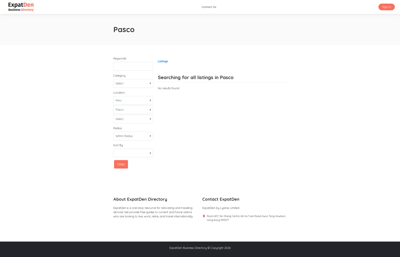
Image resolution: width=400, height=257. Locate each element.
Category (119, 75)
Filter (121, 164)
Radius (117, 128)
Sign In (386, 7)
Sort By (118, 145)
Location (119, 92)
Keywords (119, 58)
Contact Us (209, 7)
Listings (163, 61)
